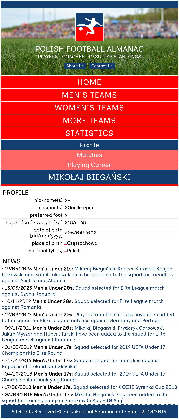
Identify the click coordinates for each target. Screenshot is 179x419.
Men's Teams (89, 95)
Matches (89, 155)
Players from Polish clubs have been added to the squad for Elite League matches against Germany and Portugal (88, 317)
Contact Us (102, 65)
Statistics (89, 133)
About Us (75, 65)
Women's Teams (89, 107)
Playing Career (89, 165)
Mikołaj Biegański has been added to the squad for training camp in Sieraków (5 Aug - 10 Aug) (85, 397)
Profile (89, 145)
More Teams (89, 120)
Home (89, 82)
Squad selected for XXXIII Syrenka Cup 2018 (125, 387)
